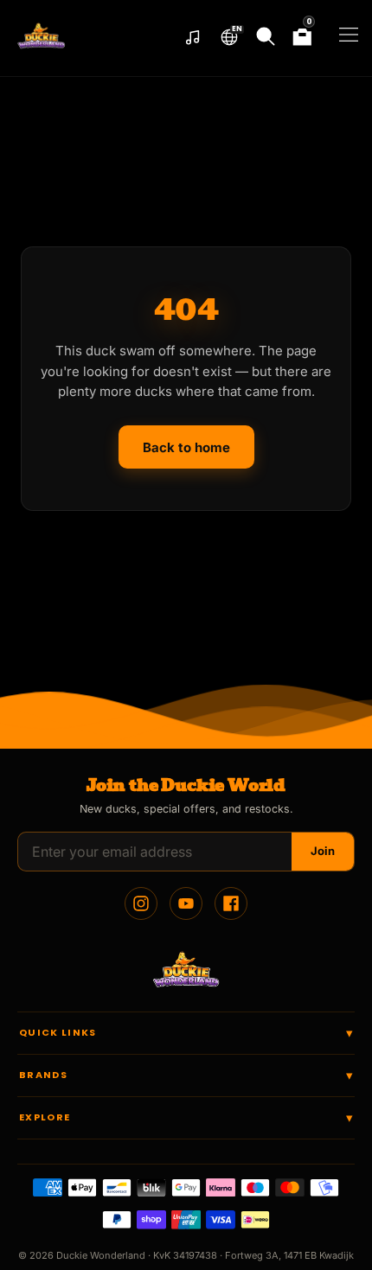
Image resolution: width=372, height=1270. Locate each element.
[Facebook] (231, 903)
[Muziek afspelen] (192, 38)
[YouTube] (186, 903)
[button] (229, 37)
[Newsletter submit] (323, 852)
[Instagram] (141, 903)
